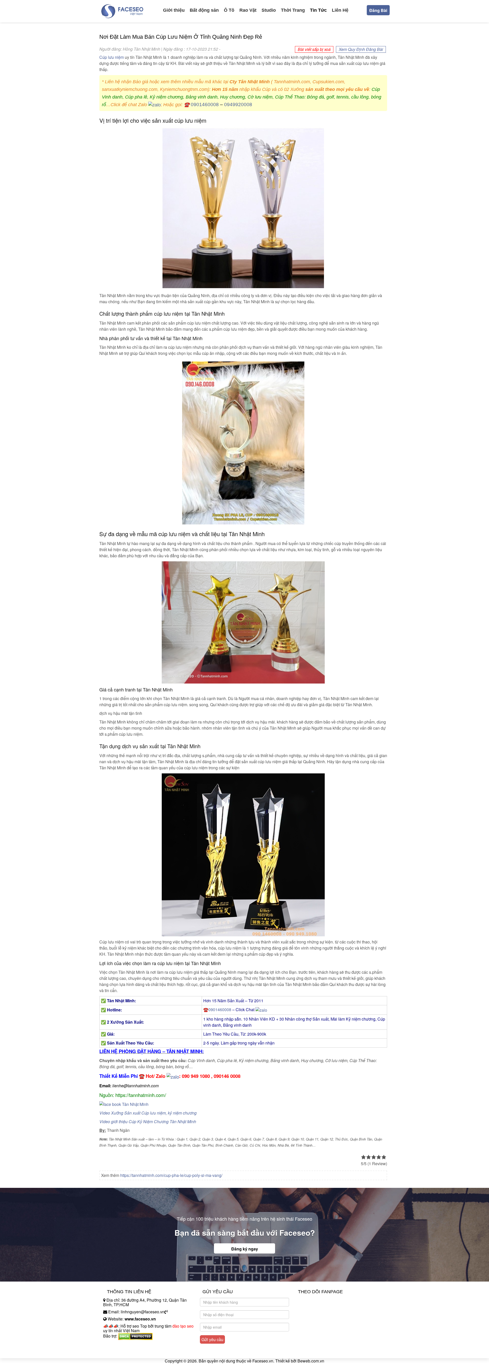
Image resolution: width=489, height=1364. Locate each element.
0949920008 (238, 104)
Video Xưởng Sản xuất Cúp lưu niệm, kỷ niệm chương (148, 1113)
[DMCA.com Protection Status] (135, 1336)
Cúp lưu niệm (111, 57)
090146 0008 (227, 1076)
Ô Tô (229, 10)
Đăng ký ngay (244, 1249)
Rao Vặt (247, 10)
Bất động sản (204, 10)
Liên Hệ (340, 10)
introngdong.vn (116, 1345)
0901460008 (205, 104)
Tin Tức (318, 10)
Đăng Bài (378, 10)
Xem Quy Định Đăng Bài (361, 49)
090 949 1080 (196, 1076)
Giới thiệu (174, 10)
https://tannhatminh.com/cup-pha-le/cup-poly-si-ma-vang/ (171, 1175)
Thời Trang (293, 10)
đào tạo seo (183, 1326)
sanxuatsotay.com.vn (122, 1352)
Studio (269, 10)
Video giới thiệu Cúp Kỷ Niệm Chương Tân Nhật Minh (147, 1121)
